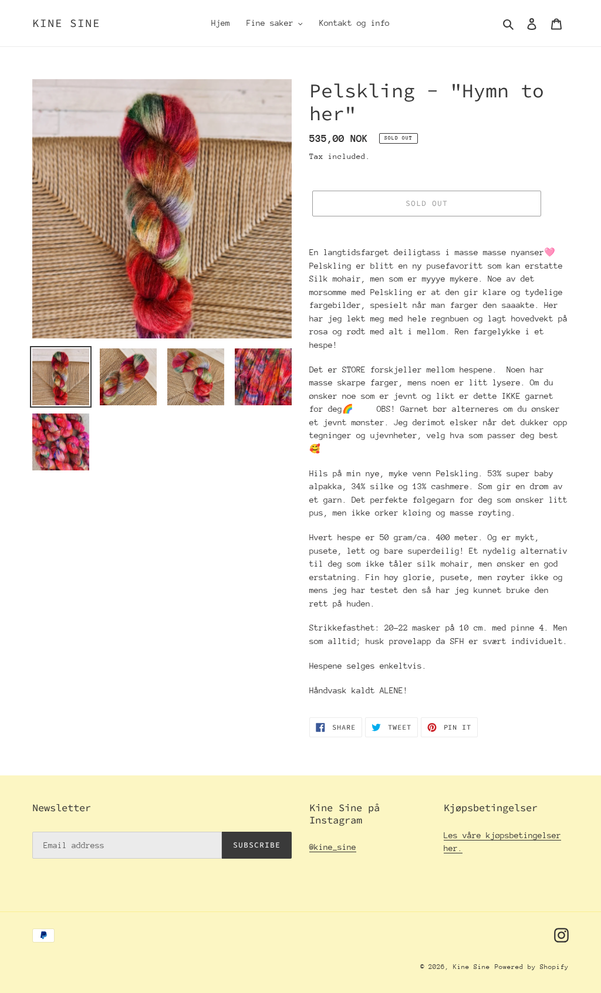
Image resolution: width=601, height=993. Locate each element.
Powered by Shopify (532, 967)
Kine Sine (66, 23)
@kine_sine (332, 847)
